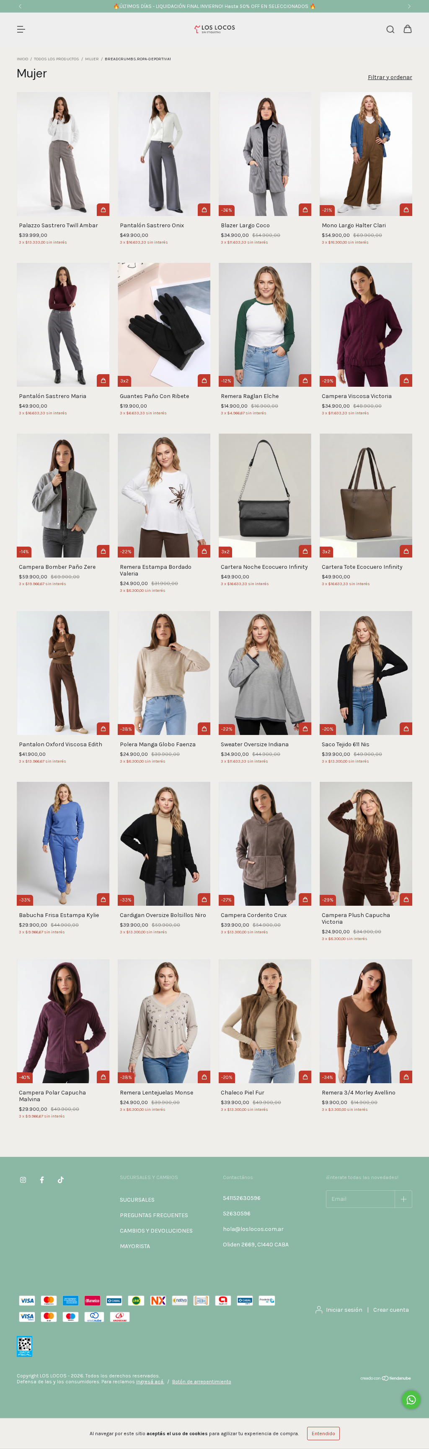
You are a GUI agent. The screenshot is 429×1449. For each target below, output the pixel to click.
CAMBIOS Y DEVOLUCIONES (156, 1230)
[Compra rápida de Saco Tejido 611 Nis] (406, 728)
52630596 (237, 1213)
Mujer (92, 59)
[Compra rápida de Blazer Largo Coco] (305, 209)
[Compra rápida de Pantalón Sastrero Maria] (103, 380)
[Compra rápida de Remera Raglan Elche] (305, 380)
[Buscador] (390, 29)
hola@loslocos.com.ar (253, 1229)
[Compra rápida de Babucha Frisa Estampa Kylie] (103, 899)
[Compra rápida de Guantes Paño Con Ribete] (204, 380)
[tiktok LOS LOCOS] (60, 1180)
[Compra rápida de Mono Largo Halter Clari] (406, 209)
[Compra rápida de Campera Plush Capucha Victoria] (406, 899)
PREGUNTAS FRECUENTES (154, 1215)
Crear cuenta (391, 1309)
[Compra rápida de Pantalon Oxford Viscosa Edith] (103, 728)
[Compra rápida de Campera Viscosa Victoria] (406, 380)
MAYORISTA (135, 1246)
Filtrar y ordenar (390, 77)
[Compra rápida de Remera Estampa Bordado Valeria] (204, 551)
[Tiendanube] (386, 1379)
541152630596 (242, 1198)
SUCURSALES (137, 1199)
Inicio (22, 59)
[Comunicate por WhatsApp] (411, 1399)
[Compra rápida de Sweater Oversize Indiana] (305, 728)
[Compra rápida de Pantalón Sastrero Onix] (204, 209)
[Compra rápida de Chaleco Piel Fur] (305, 1077)
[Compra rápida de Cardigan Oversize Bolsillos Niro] (204, 899)
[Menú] (21, 29)
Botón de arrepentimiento (201, 1382)
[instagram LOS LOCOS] (23, 1180)
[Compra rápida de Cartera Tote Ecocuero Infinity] (406, 551)
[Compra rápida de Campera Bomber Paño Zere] (103, 551)
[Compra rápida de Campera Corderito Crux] (305, 899)
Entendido (323, 1433)
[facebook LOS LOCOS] (42, 1180)
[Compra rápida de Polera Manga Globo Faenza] (204, 728)
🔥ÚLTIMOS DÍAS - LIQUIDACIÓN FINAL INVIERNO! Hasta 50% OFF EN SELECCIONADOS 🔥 (214, 6)
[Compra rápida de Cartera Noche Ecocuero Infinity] (305, 551)
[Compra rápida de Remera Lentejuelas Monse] (204, 1077)
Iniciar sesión (344, 1309)
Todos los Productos (56, 59)
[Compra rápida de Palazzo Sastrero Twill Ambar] (103, 209)
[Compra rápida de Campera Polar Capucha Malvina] (103, 1077)
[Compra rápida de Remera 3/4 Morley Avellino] (406, 1077)
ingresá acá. (150, 1382)
